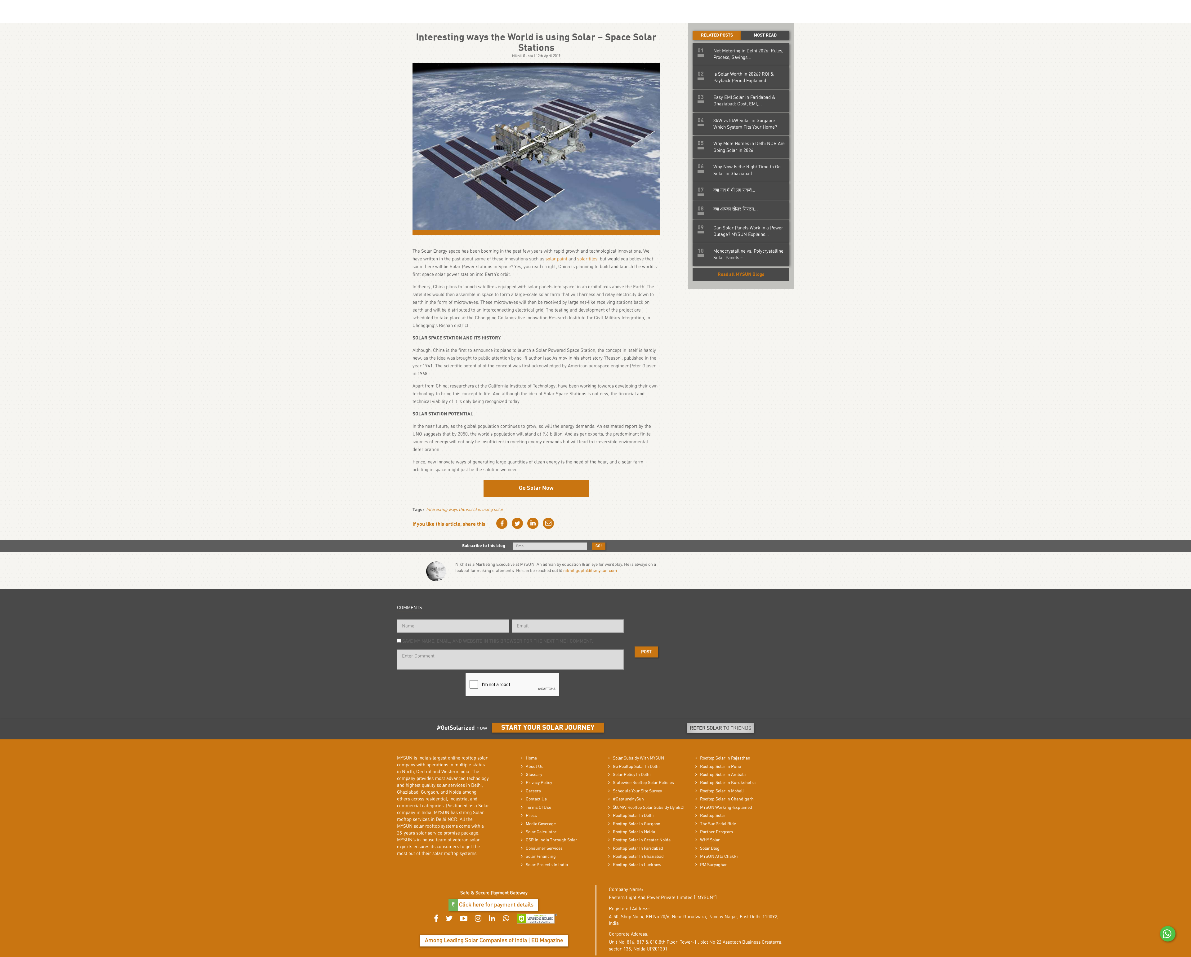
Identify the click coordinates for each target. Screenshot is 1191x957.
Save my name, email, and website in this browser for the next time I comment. (497, 641)
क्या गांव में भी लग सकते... (734, 190)
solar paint (556, 259)
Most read (765, 35)
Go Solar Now (536, 488)
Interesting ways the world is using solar (464, 509)
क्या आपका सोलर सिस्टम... (735, 209)
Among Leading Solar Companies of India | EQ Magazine (494, 940)
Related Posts (717, 35)
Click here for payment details (495, 905)
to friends (720, 728)
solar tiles (587, 259)
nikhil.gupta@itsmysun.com (590, 571)
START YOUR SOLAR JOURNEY (548, 727)
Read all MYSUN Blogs (741, 274)
